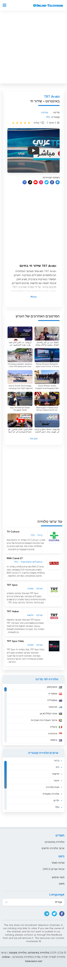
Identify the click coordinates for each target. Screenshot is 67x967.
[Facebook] (52, 182)
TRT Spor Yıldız (15, 641)
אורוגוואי (52, 707)
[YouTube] (36, 182)
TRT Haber (13, 611)
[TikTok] (30, 182)
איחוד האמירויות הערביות (44, 720)
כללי (57, 807)
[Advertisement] (33, 48)
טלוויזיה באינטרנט (54, 842)
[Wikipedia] (25, 182)
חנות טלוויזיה (52, 787)
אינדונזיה (52, 733)
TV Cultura (13, 532)
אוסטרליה (52, 700)
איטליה (53, 727)
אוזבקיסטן (52, 687)
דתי (57, 767)
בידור (56, 760)
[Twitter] (46, 182)
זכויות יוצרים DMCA (53, 869)
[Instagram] (41, 182)
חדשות (55, 774)
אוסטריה (52, 693)
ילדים (56, 800)
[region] (33, 714)
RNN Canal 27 (15, 558)
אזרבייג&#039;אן (48, 713)
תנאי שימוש (58, 877)
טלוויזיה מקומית (51, 794)
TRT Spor (12, 585)
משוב (61, 883)
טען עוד (33, 438)
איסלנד (53, 740)
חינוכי (56, 780)
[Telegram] (46, 913)
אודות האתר (57, 863)
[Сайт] (57, 182)
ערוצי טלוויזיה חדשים (53, 848)
